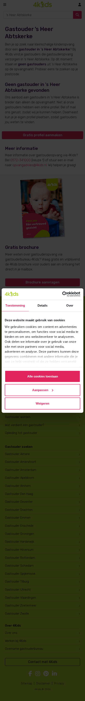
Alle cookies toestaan (42, 376)
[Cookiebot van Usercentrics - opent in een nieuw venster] (62, 294)
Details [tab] (43, 305)
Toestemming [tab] (15, 305)
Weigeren (42, 403)
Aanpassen (40, 390)
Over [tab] (69, 305)
